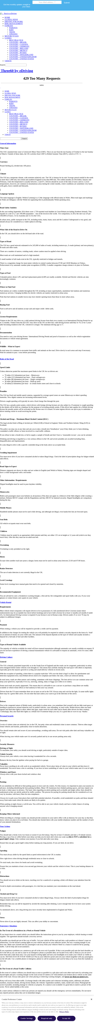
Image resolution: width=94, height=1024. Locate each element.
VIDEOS (8, 61)
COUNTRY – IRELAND (18, 48)
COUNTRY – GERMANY (19, 46)
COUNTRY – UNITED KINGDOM (22, 57)
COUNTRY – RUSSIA (18, 53)
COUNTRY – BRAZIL (18, 42)
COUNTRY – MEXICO (18, 50)
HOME (7, 17)
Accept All (66, 1018)
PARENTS (13, 28)
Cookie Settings (27, 1018)
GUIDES (8, 38)
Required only (46, 1018)
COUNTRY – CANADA (18, 44)
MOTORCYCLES (12, 36)
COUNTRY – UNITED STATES (21, 59)
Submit (67, 3)
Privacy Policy (64, 1012)
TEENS (12, 32)
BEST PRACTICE (16, 40)
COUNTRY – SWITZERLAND (21, 55)
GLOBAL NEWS (11, 19)
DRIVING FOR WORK (14, 22)
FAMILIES (9, 26)
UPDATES (13, 34)
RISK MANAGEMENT (14, 24)
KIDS (11, 30)
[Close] (91, 999)
